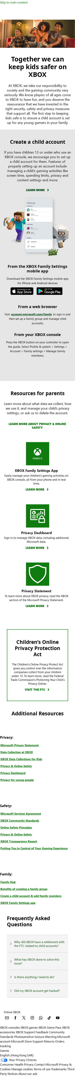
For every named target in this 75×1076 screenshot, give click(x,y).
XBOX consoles (10, 1027)
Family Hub (8, 882)
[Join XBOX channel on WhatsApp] (41, 1018)
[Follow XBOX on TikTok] (49, 1018)
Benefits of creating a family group (23, 889)
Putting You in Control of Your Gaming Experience (34, 848)
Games (4, 1050)
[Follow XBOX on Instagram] (32, 1018)
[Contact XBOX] (7, 1018)
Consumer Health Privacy (17, 1064)
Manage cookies (22, 1069)
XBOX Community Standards (19, 820)
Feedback (42, 1032)
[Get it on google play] (51, 291)
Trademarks (59, 1069)
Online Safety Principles (16, 827)
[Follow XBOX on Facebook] (15, 1018)
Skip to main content (14, 2)
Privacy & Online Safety (16, 766)
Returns (49, 1041)
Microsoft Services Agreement (20, 814)
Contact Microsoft (46, 1064)
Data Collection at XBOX (16, 752)
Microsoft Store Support (27, 1041)
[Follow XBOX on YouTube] (58, 1018)
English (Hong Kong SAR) (17, 1055)
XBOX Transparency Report (18, 841)
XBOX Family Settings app (17, 903)
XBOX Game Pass (49, 1027)
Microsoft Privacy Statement (19, 745)
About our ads (27, 1074)
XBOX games (29, 1027)
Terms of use (42, 1069)
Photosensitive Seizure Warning (35, 1037)
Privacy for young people (17, 780)
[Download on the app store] (23, 291)
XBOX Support (25, 1032)
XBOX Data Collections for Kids (21, 759)
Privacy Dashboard (12, 773)
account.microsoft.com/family (31, 314)
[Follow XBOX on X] (24, 1018)
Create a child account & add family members (31, 896)
